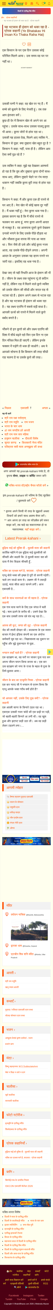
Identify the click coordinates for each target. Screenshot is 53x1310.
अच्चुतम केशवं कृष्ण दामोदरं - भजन (19, 1038)
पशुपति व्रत (15, 807)
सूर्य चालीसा (10, 1095)
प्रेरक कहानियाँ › (17, 1143)
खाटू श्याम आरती (12, 987)
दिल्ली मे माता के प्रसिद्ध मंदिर (16, 1216)
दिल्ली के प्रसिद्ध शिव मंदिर (26, 11)
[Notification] (49, 3)
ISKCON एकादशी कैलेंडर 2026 (19, 1186)
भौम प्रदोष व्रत (16, 817)
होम (2, 17)
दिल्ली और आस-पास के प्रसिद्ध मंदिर (19, 1253)
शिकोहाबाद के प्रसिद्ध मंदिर (16, 1129)
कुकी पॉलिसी (33, 1283)
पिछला (8, 408)
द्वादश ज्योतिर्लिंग (11, 1225)
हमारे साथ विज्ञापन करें (14, 1280)
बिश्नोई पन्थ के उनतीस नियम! (17, 1180)
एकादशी (25, 408)
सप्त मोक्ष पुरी (28, 1225)
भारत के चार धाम (13, 426)
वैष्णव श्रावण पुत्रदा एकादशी (21, 797)
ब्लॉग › (10, 1172)
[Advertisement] (26, 384)
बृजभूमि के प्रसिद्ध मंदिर (14, 1123)
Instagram (28, 1295)
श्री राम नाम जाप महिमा (17, 434)
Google (44, 1299)
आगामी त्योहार (15, 788)
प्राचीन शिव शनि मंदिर (22, 954)
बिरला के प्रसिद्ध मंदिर (13, 1237)
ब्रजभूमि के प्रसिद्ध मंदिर (14, 1229)
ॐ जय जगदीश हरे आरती (17, 430)
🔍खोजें (17, 1287)
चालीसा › (12, 1086)
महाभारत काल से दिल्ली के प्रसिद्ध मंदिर (20, 1241)
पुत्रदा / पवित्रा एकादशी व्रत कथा (19, 1009)
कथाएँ (37, 1271)
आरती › (11, 973)
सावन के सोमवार (16, 802)
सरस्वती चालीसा (12, 1101)
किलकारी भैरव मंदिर (32, 442)
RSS (45, 1283)
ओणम (12, 828)
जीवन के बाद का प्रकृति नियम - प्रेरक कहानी (25, 680)
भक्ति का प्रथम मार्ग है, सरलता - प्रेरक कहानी (26, 570)
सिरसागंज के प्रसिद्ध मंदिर (15, 1257)
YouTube (21, 1299)
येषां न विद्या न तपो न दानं (15, 1072)
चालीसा (20, 1271)
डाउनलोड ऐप (33, 1287)
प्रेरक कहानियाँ (11, 17)
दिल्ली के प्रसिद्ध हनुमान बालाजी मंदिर (20, 1249)
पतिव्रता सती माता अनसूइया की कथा (23, 446)
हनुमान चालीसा (12, 438)
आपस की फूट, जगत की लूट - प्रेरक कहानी (24, 625)
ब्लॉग (37, 1275)
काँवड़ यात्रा (15, 812)
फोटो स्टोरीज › (15, 1115)
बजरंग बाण (9, 1044)
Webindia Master (42, 1304)
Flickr (33, 1299)
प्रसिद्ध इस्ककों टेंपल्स (13, 1233)
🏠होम (9, 1271)
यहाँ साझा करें (32, 529)
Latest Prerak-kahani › (23, 538)
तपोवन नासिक (18, 914)
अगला (45, 408)
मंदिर (9, 905)
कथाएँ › (11, 1001)
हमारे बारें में (32, 1280)
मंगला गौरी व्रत (16, 823)
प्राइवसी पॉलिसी (17, 1283)
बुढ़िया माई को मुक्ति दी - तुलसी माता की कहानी (26, 548)
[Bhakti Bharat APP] (50, 652)
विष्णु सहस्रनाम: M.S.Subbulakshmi (21, 1066)
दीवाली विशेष (31, 438)
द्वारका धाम (16, 945)
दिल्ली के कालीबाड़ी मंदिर (15, 1220)
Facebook (14, 1295)
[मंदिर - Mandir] (26, 3)
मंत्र (29, 1271)
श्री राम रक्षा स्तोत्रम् (15, 418)
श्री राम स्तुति (12, 422)
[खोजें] (37, 3)
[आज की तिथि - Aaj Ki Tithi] (32, 3)
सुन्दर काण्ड (10, 442)
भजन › (11, 1030)
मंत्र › (10, 1058)
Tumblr (8, 1299)
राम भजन (29, 422)
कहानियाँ (26, 1275)
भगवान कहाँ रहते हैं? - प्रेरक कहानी (20, 652)
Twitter (41, 1295)
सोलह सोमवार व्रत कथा (15, 1015)
